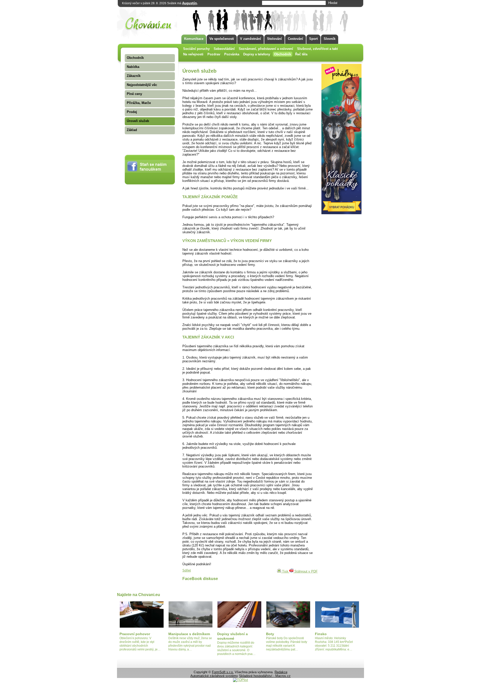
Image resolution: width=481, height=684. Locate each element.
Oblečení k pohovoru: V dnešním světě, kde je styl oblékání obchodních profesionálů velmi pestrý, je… (140, 643)
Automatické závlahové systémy (214, 676)
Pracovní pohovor (134, 634)
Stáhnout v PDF (305, 571)
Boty (270, 634)
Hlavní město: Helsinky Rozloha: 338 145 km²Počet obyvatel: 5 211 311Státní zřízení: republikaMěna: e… (334, 643)
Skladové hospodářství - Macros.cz (265, 676)
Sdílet (186, 570)
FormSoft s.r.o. (223, 672)
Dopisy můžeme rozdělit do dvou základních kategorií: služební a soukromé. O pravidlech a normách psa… (236, 648)
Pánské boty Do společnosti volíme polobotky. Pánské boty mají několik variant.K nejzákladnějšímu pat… (286, 643)
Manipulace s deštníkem (189, 634)
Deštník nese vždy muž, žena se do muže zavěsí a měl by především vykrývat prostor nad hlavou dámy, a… (190, 643)
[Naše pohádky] (341, 213)
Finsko (321, 634)
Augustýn (189, 3)
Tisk (285, 571)
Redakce (281, 672)
